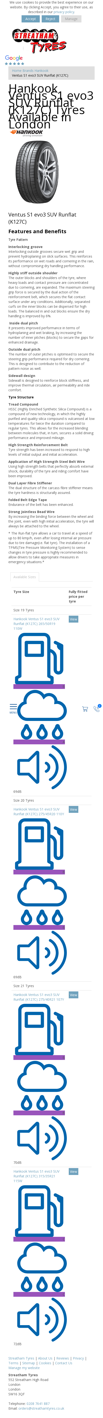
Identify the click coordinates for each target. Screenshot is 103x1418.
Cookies (45, 1363)
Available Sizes (24, 577)
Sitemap (28, 1363)
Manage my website (24, 1367)
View (73, 619)
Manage (71, 18)
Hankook (41, 70)
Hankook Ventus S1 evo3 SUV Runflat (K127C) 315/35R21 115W (36, 1176)
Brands (28, 70)
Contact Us (63, 1363)
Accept (30, 18)
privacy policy (64, 12)
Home (17, 70)
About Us (45, 1358)
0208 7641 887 (38, 1403)
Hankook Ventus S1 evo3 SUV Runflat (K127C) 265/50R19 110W (36, 624)
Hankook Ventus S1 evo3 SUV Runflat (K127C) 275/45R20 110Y (38, 811)
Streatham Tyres (21, 1358)
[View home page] (39, 41)
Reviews (62, 1358)
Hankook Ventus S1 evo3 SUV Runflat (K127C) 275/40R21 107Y (38, 997)
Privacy (78, 1358)
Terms (13, 1363)
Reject (50, 18)
